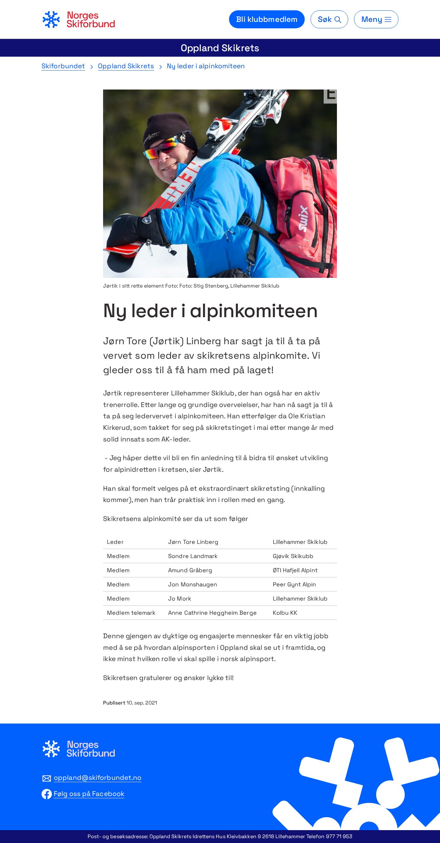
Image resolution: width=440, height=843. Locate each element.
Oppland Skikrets (220, 48)
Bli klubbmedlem (267, 19)
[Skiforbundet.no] (78, 19)
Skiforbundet (63, 66)
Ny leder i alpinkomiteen (206, 66)
